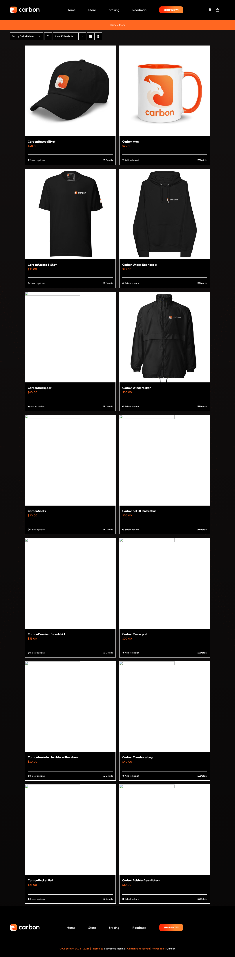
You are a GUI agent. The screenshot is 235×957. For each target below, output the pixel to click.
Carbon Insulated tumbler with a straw (53, 757)
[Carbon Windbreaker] (165, 337)
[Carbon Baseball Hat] (70, 91)
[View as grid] (90, 36)
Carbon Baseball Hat (41, 141)
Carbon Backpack (39, 388)
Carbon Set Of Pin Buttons (139, 511)
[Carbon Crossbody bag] (165, 706)
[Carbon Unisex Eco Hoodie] (165, 214)
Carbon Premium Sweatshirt (46, 634)
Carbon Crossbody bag (137, 757)
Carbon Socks (37, 511)
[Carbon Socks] (70, 460)
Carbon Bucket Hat (40, 880)
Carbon (171, 948)
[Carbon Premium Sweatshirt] (70, 583)
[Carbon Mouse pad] (165, 583)
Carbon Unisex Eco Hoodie (139, 264)
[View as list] (98, 36)
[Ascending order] (48, 36)
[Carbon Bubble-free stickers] (165, 830)
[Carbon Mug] (165, 91)
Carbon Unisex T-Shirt (42, 264)
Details (109, 160)
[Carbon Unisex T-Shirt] (70, 214)
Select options (37, 160)
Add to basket (132, 160)
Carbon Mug (130, 141)
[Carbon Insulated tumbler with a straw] (70, 706)
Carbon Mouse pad (134, 634)
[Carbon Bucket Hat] (70, 830)
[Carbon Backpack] (70, 337)
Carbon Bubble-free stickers (141, 880)
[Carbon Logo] (24, 7)
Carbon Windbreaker (136, 388)
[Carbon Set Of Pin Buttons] (165, 460)
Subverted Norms (114, 948)
